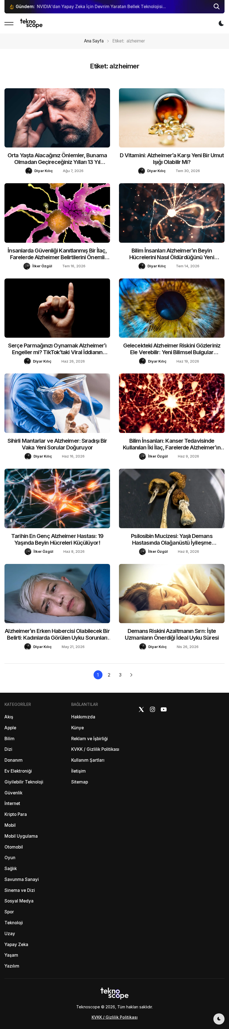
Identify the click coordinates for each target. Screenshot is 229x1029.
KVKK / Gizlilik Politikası (95, 749)
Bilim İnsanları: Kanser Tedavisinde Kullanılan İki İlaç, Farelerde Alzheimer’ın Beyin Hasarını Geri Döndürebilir (171, 447)
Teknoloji (13, 922)
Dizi (8, 749)
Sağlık (10, 868)
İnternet (12, 803)
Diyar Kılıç (43, 170)
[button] (216, 6)
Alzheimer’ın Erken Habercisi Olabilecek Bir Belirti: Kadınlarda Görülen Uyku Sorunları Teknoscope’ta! (57, 638)
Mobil (10, 825)
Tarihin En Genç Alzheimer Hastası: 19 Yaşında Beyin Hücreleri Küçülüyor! (57, 539)
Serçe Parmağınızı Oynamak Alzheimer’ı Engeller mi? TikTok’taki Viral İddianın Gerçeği (57, 352)
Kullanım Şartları (87, 760)
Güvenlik (13, 792)
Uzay (9, 933)
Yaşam (11, 955)
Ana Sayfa (94, 41)
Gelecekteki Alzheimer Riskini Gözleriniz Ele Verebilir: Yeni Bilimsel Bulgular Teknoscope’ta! (171, 352)
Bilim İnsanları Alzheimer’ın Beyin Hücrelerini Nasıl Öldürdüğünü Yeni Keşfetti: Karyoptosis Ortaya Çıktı (171, 257)
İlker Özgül (42, 266)
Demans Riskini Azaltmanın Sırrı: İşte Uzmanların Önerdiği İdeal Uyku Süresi (172, 634)
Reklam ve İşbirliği (89, 738)
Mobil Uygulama (21, 836)
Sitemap (79, 782)
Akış (8, 717)
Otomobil (13, 847)
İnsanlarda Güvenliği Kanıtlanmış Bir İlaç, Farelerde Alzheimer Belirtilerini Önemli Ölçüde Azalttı (57, 257)
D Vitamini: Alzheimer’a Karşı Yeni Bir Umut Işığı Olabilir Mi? (172, 158)
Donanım (13, 760)
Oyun (9, 857)
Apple (10, 727)
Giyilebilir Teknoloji (23, 782)
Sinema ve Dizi (19, 890)
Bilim (9, 738)
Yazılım (11, 966)
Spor (9, 911)
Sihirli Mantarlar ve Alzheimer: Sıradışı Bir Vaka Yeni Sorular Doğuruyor (57, 444)
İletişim (78, 771)
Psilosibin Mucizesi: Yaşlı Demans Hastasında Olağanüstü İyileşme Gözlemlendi (171, 543)
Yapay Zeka (16, 944)
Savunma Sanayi (21, 879)
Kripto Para (15, 814)
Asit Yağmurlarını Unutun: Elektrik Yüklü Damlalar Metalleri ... (98, 6)
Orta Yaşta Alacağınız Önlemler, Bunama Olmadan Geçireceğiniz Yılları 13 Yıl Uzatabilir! (57, 162)
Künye (77, 727)
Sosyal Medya (19, 901)
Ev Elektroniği (18, 771)
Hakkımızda (83, 717)
